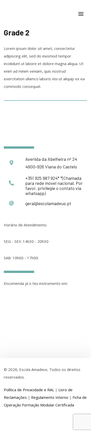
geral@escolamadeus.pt (48, 203)
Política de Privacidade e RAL (29, 389)
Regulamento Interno (49, 397)
